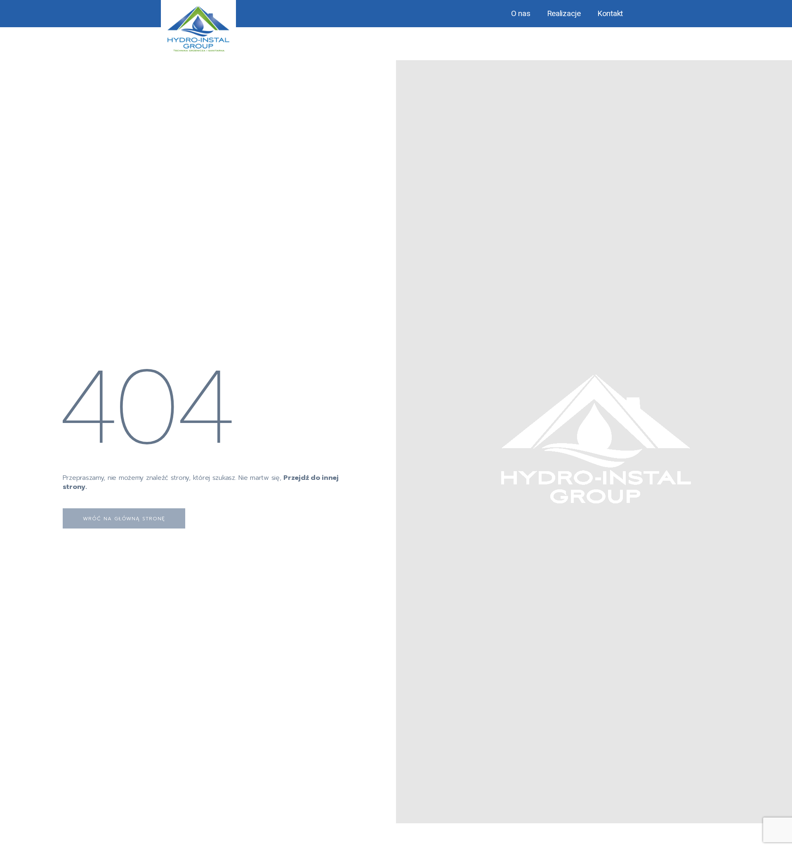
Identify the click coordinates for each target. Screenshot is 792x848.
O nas (520, 13)
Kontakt (610, 13)
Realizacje (564, 13)
